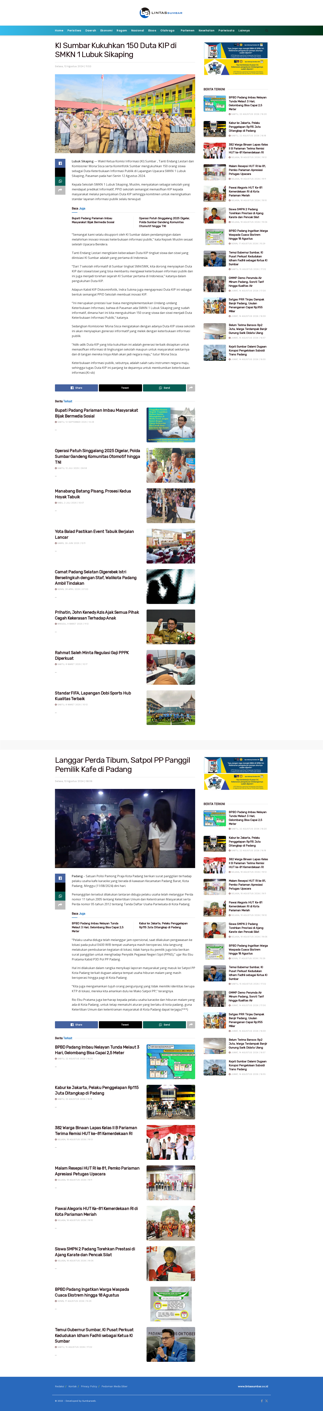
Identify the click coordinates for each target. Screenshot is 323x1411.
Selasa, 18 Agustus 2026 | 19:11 (248, 179)
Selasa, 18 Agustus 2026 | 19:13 (248, 157)
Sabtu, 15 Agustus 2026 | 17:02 (248, 269)
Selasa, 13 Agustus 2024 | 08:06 (73, 781)
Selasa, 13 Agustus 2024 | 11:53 (73, 66)
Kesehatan (207, 30)
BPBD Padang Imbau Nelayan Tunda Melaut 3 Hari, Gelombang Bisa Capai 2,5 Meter (98, 927)
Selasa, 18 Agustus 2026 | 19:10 (248, 200)
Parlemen (188, 30)
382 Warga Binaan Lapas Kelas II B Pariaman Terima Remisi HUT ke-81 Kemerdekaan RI (248, 148)
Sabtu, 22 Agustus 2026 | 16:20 (248, 114)
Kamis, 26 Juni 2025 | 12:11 (71, 543)
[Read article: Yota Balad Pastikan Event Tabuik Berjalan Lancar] (171, 546)
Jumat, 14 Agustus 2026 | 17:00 (248, 291)
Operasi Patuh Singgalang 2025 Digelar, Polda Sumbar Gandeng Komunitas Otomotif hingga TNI (164, 222)
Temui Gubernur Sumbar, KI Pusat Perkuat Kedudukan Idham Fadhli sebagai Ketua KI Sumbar (94, 1335)
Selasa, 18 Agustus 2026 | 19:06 (248, 222)
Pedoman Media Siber (114, 1386)
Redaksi (59, 1386)
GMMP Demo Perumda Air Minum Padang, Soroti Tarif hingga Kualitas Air (246, 281)
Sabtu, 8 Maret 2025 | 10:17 (72, 664)
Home (59, 30)
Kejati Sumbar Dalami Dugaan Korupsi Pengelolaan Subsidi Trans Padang (248, 350)
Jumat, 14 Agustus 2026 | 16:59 (248, 316)
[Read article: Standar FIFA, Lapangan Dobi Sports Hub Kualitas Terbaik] (171, 707)
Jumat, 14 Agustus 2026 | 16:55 (248, 359)
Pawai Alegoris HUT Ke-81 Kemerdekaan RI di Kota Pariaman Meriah (245, 191)
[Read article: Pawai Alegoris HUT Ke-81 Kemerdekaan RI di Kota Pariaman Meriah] (215, 194)
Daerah (90, 30)
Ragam (122, 30)
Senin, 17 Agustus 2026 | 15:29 (247, 243)
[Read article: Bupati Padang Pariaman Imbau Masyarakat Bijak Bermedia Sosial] (171, 425)
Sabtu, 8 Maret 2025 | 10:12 (72, 704)
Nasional (137, 30)
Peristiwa (74, 30)
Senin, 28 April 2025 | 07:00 (72, 589)
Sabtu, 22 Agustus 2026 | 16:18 (248, 135)
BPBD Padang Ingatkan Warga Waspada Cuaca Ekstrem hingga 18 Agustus (248, 234)
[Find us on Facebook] (262, 1401)
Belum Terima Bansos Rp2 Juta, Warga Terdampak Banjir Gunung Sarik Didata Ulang (248, 329)
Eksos (152, 30)
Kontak (72, 1386)
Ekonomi (106, 30)
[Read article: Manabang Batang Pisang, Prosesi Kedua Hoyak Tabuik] (171, 505)
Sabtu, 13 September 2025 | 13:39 (75, 422)
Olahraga (167, 30)
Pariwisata (226, 30)
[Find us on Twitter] (266, 1401)
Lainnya (244, 30)
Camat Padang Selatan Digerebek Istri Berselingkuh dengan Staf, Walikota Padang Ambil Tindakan (96, 577)
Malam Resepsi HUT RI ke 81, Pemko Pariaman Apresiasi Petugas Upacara (247, 170)
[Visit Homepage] (161, 12)
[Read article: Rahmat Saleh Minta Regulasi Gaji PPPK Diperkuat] (171, 667)
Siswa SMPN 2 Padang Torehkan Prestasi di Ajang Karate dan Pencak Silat (246, 213)
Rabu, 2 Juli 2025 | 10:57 (70, 503)
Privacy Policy (89, 1386)
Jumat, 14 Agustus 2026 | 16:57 (247, 338)
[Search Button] (266, 30)
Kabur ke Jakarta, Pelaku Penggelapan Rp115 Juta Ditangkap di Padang (245, 126)
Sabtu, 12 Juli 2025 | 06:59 (72, 468)
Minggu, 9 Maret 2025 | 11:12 (73, 624)
